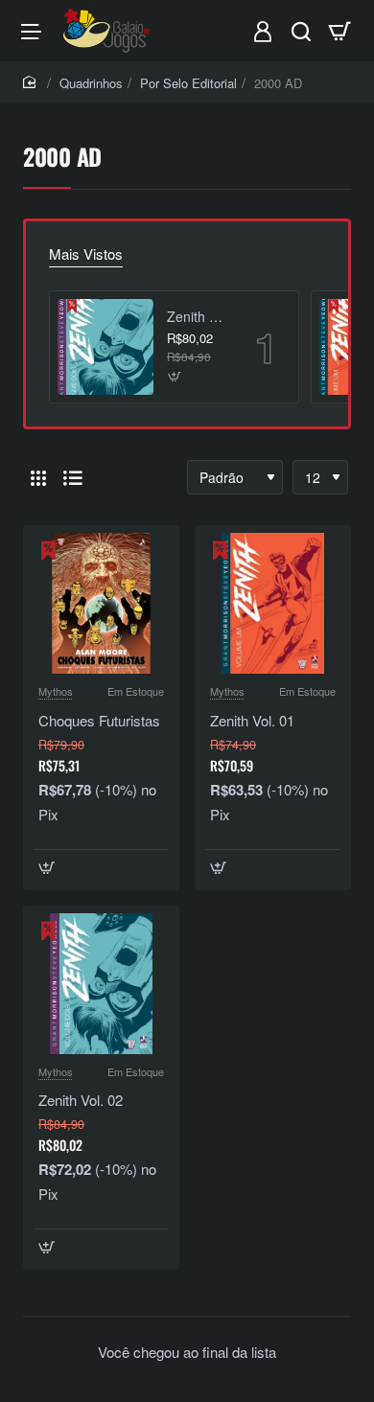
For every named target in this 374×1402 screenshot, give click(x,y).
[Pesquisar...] (301, 30)
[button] (175, 377)
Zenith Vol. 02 (198, 317)
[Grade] (38, 477)
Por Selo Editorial (188, 83)
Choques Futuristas (99, 720)
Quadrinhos (91, 83)
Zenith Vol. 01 (252, 720)
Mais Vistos (86, 254)
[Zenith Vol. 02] (105, 347)
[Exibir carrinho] (339, 30)
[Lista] (73, 477)
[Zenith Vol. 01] (272, 603)
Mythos (55, 691)
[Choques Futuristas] (101, 603)
